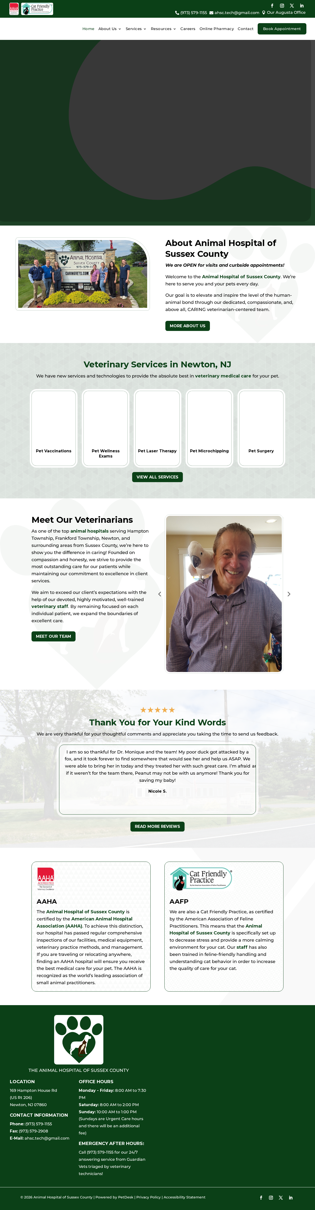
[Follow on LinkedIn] (302, 6)
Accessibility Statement (184, 1197)
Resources (161, 28)
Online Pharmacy (217, 28)
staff (242, 947)
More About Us (187, 326)
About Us (107, 28)
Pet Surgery (261, 451)
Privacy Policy (148, 1197)
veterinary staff (50, 606)
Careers (188, 28)
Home (88, 28)
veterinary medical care (223, 376)
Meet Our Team (53, 636)
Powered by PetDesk (114, 1197)
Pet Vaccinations (53, 451)
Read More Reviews (157, 826)
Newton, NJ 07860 (28, 1104)
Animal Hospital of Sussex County (241, 276)
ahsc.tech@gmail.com (47, 1138)
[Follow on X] (292, 6)
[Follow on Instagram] (282, 6)
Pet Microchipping (209, 451)
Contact (246, 28)
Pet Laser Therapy (157, 451)
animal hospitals (89, 531)
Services (134, 28)
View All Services (157, 477)
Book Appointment (282, 28)
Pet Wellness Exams (106, 453)
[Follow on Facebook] (272, 6)
